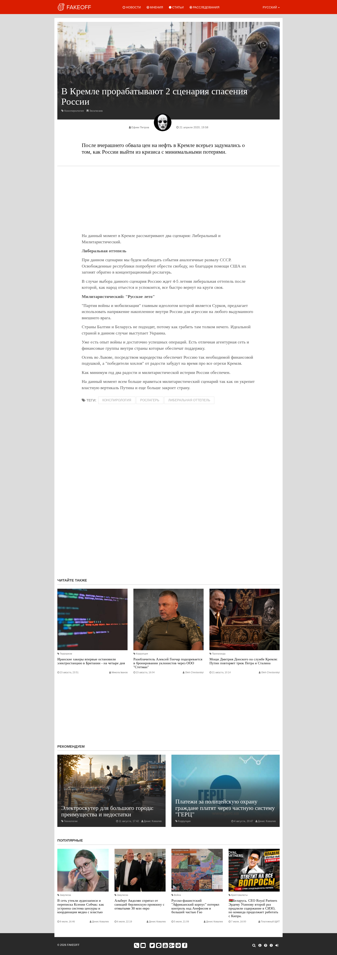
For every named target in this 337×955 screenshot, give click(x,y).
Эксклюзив (96, 110)
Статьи (177, 7)
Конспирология (74, 110)
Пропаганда (218, 653)
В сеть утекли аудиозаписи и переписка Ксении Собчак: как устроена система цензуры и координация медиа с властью (80, 906)
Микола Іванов (120, 672)
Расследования (205, 7)
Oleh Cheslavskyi (194, 672)
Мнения (156, 7)
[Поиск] (254, 945)
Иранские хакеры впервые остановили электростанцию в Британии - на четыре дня (91, 661)
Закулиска (65, 895)
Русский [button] (270, 7)
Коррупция (142, 653)
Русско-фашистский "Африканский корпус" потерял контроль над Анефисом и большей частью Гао (195, 906)
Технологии (70, 821)
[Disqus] (168, 523)
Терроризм (66, 653)
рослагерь (149, 400)
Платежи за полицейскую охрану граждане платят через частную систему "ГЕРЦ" (225, 808)
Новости (133, 7)
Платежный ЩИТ (270, 921)
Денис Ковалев (153, 821)
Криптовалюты (239, 895)
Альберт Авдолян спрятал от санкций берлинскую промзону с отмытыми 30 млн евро (139, 904)
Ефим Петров (140, 127)
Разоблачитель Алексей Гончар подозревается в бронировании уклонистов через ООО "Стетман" (167, 663)
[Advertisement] (168, 199)
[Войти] (276, 945)
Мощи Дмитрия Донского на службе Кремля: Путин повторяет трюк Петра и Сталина (243, 661)
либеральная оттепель (189, 400)
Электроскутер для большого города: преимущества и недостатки (107, 811)
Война (177, 895)
